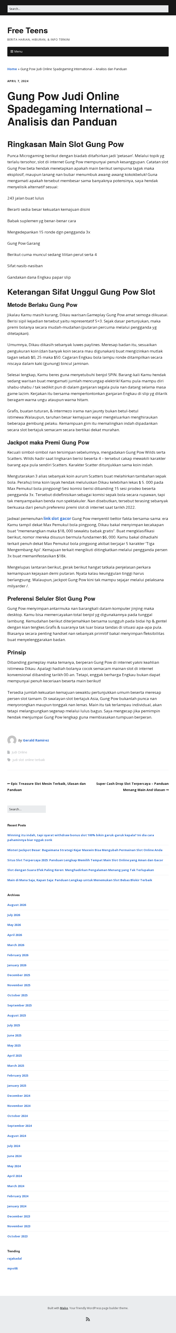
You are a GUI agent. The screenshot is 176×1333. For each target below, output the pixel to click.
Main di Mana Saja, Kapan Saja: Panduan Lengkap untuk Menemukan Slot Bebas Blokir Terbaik (79, 880)
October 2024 (17, 1116)
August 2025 (16, 1015)
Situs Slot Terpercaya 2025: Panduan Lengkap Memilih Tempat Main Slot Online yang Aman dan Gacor (85, 860)
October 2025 (17, 995)
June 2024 (14, 1156)
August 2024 (16, 1136)
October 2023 (17, 1236)
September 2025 (19, 1005)
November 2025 (18, 985)
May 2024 (14, 1166)
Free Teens (27, 30)
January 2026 (16, 965)
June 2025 (14, 1035)
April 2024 (14, 1176)
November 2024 (18, 1106)
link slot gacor (57, 518)
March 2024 (15, 1186)
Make (64, 1308)
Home (12, 69)
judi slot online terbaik (28, 760)
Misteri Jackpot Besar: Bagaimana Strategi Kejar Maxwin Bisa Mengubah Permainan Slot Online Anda (84, 850)
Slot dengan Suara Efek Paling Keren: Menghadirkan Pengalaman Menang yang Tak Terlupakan (80, 870)
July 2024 (13, 1146)
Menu (18, 51)
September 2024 (19, 1126)
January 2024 (16, 1206)
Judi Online (19, 752)
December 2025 (18, 975)
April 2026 (14, 935)
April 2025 (14, 1055)
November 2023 (18, 1226)
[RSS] (88, 1319)
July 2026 (13, 915)
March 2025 (15, 1066)
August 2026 (16, 905)
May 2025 (14, 1045)
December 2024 (18, 1096)
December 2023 (18, 1216)
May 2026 (14, 925)
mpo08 (12, 1268)
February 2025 (17, 1075)
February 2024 (17, 1196)
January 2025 (16, 1085)
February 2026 (17, 955)
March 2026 (15, 945)
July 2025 (13, 1025)
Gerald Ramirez (36, 740)
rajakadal (14, 1258)
